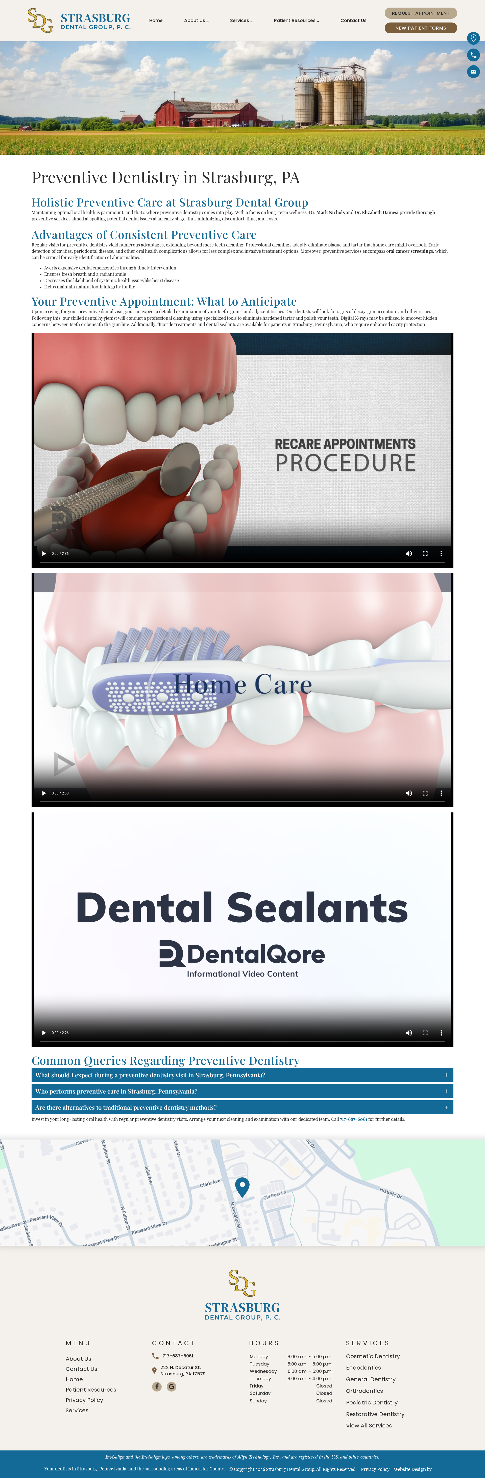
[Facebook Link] (157, 1387)
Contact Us (354, 20)
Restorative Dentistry (375, 1414)
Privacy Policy (84, 1400)
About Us (194, 20)
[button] (473, 72)
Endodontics (363, 1368)
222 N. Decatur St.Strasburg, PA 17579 (183, 1370)
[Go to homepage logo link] (242, 1296)
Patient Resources (295, 20)
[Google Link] (171, 1387)
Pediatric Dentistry (372, 1402)
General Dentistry (371, 1379)
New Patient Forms (421, 28)
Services (239, 20)
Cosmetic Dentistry (373, 1356)
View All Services (369, 1425)
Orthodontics (364, 1391)
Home (156, 20)
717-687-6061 (353, 1119)
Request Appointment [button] (421, 13)
